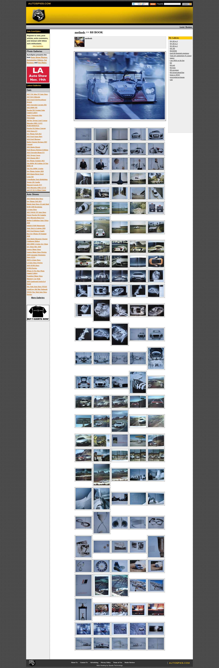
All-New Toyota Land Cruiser (37, 120)
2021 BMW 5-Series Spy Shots (37, 244)
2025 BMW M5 (32, 107)
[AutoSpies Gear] (38, 320)
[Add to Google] (140, 4)
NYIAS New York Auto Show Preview (37, 293)
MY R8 (172, 48)
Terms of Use (117, 662)
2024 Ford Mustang (33, 139)
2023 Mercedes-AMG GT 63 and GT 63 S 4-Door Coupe (36, 189)
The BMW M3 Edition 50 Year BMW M (37, 165)
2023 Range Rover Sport (35, 174)
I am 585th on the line (177, 60)
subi (171, 80)
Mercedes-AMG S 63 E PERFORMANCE (34, 124)
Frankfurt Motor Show (35, 276)
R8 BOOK (173, 51)
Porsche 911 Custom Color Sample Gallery (36, 111)
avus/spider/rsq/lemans (177, 77)
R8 (171, 63)
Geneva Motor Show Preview (37, 252)
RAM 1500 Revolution (34, 207)
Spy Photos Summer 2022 (36, 161)
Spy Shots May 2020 (34, 247)
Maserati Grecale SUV (34, 185)
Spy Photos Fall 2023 (34, 201)
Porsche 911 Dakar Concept (36, 128)
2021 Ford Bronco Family (36, 231)
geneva (172, 58)
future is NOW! (175, 75)
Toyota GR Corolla (33, 182)
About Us (74, 662)
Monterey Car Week (33, 279)
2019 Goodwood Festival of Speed (36, 283)
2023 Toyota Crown (33, 155)
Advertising (94, 662)
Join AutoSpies (38, 46)
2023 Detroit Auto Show (35, 199)
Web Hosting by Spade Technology (110, 665)
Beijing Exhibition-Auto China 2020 (37, 222)
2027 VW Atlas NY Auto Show (37, 94)
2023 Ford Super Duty (34, 136)
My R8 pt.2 (174, 46)
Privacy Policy (106, 662)
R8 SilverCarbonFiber (177, 72)
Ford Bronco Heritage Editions (37, 150)
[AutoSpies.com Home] (39, 5)
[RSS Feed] (153, 4)
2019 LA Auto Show (34, 260)
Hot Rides (42, 63)
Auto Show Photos (39, 57)
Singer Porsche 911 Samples (36, 215)
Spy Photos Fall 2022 (34, 134)
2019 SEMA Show (33, 265)
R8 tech (172, 65)
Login (182, 27)
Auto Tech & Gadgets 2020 (36, 228)
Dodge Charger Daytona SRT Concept (37, 143)
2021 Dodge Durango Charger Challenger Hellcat (37, 240)
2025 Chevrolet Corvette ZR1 (37, 105)
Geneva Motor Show (34, 249)
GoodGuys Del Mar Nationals (37, 289)
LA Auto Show (32, 209)
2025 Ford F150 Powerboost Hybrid (36, 101)
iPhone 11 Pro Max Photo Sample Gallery (35, 272)
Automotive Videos (35, 60)
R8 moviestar (174, 70)
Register (189, 27)
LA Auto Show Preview (35, 263)
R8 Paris (173, 68)
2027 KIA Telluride (33, 97)
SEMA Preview (32, 268)
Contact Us (84, 662)
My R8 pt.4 (174, 41)
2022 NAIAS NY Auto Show (36, 212)
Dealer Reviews (130, 662)
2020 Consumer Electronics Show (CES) (36, 256)
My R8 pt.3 (174, 44)
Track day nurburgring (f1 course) (180, 56)
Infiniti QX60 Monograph (36, 225)
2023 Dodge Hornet (33, 147)
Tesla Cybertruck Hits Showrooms (34, 117)
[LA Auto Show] (38, 82)
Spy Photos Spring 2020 (35, 171)
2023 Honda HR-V (33, 158)
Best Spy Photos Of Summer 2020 (36, 235)
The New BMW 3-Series (35, 168)
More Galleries (38, 298)
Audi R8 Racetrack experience (179, 53)
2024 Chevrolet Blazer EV (36, 152)
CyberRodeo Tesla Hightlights (37, 179)
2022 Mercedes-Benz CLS (35, 218)
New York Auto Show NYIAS (37, 286)
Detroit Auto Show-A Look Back (38, 204)
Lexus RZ (30, 177)
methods (80, 32)
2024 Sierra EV (32, 131)
